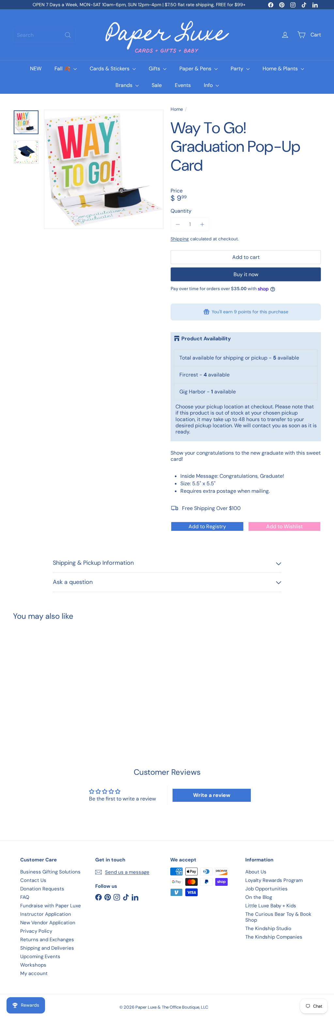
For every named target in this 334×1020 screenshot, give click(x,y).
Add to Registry (207, 526)
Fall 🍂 (63, 68)
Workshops (33, 965)
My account (34, 973)
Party (238, 68)
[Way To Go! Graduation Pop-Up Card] (36, 675)
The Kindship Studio (268, 928)
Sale (157, 85)
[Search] (68, 35)
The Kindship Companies (273, 937)
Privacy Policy (36, 931)
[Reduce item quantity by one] (178, 224)
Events (183, 85)
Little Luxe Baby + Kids (270, 905)
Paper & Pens (196, 68)
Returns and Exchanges (47, 939)
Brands (124, 85)
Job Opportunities (266, 888)
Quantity (181, 211)
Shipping (180, 239)
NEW (35, 68)
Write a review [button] (211, 795)
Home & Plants (281, 68)
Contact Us (33, 880)
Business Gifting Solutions (50, 872)
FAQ (24, 897)
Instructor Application (45, 914)
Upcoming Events (40, 956)
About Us (255, 872)
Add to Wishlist (284, 526)
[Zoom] (103, 169)
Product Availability (206, 338)
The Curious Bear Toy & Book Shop (278, 917)
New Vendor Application (47, 922)
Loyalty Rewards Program (274, 880)
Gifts (155, 68)
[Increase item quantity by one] (202, 224)
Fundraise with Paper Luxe (50, 905)
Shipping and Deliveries (47, 948)
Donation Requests (42, 888)
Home (177, 109)
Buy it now (246, 274)
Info (209, 85)
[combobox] (44, 35)
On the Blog (258, 897)
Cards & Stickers (110, 68)
